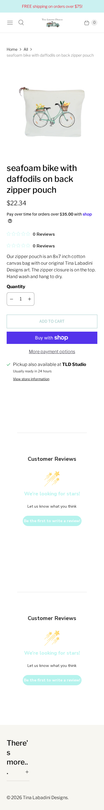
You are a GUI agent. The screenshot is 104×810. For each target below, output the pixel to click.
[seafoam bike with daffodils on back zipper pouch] (52, 110)
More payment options (52, 351)
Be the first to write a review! (52, 521)
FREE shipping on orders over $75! (52, 6)
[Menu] (10, 22)
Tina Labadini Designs (45, 797)
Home (12, 49)
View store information (31, 379)
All (26, 49)
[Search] (21, 22)
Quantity (16, 286)
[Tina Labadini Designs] (52, 22)
